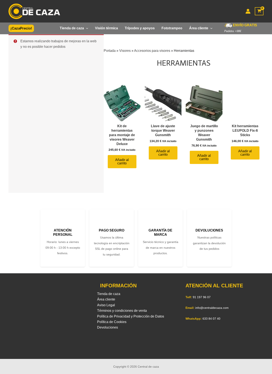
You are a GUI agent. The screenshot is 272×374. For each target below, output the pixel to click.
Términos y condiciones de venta (122, 310)
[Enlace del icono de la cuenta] (248, 11)
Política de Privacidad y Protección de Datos (130, 316)
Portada (110, 50)
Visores (125, 50)
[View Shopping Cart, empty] (259, 11)
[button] (21, 28)
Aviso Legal (106, 305)
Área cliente (106, 299)
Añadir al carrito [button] (122, 161)
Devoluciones (107, 327)
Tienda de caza (108, 294)
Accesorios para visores (152, 50)
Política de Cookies (111, 322)
